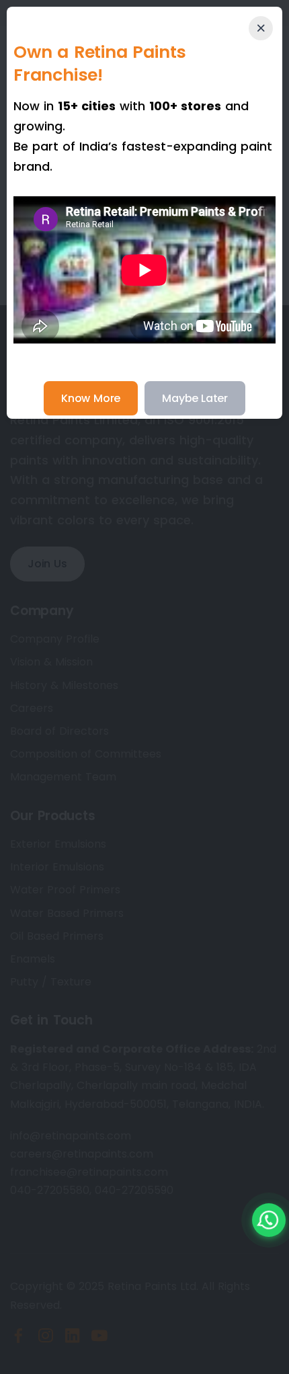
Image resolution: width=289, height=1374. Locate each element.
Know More (90, 398)
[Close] (261, 28)
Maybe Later (195, 398)
